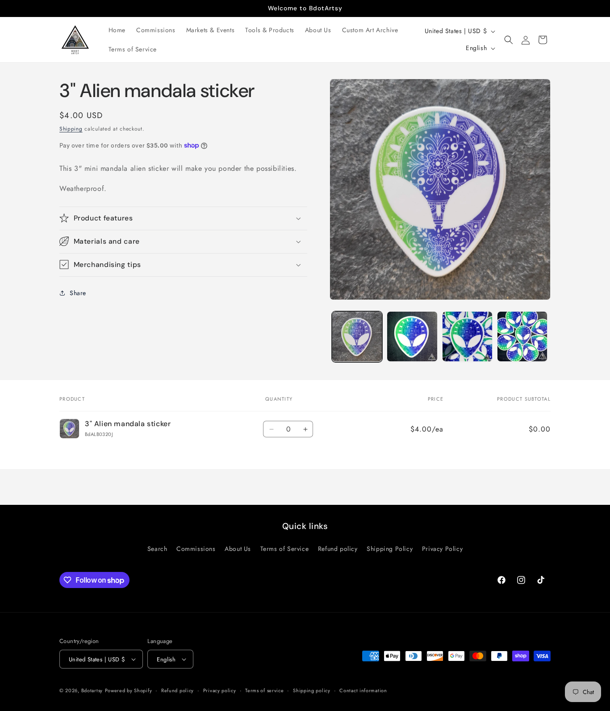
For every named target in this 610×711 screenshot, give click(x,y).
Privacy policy (219, 690)
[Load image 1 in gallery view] (357, 336)
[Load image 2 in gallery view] (412, 336)
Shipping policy (311, 690)
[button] (508, 40)
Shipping (71, 129)
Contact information (363, 690)
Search (157, 548)
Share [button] (78, 292)
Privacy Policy (442, 548)
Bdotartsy (92, 690)
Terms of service (264, 690)
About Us (238, 548)
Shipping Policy (390, 548)
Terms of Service (284, 548)
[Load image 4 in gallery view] (522, 336)
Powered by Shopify (128, 690)
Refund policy (338, 548)
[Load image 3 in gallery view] (467, 336)
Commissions (196, 548)
